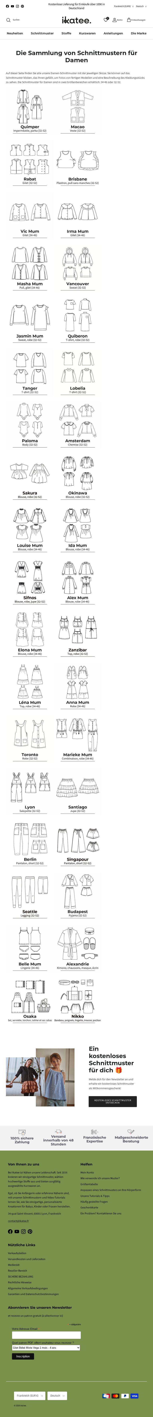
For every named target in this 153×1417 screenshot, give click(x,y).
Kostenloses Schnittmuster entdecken (112, 1101)
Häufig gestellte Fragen (94, 1202)
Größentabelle (89, 1184)
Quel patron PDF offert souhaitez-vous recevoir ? (43, 1342)
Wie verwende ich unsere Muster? (100, 1178)
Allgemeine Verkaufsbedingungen (28, 1288)
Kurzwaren (87, 33)
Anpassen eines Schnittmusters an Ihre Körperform (110, 1190)
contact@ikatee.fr (18, 1221)
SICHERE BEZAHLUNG (20, 1277)
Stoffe (66, 33)
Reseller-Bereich (17, 1271)
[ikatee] (76, 19)
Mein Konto (87, 1173)
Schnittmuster (42, 33)
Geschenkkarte (89, 1208)
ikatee (23, 1405)
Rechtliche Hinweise (19, 1282)
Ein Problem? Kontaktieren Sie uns (100, 1214)
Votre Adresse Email (26, 1329)
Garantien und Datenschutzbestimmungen (33, 1294)
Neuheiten (15, 33)
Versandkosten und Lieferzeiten (26, 1259)
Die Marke (138, 33)
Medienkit (14, 1265)
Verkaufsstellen (17, 1253)
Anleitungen (113, 33)
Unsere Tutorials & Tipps (95, 1196)
